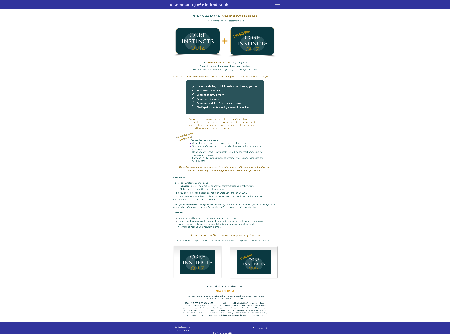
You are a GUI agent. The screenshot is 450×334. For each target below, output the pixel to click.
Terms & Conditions (261, 328)
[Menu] (277, 5)
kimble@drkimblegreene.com (180, 327)
